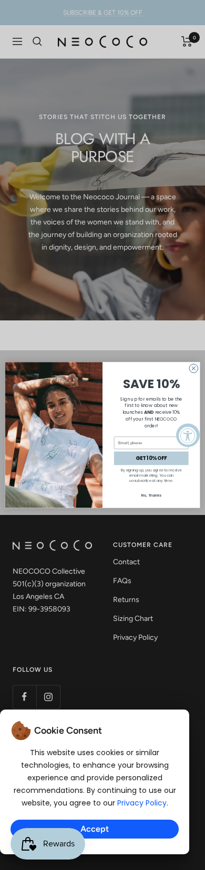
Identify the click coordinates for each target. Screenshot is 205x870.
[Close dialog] (193, 368)
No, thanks (151, 495)
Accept (94, 829)
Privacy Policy (142, 803)
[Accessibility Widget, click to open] (188, 435)
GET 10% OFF (151, 458)
